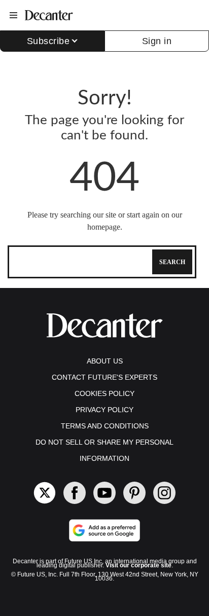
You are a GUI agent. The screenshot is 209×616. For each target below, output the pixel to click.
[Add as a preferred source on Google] (104, 530)
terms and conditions (105, 426)
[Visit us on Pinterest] (134, 493)
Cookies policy (104, 393)
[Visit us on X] (44, 493)
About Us (105, 361)
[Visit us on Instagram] (164, 493)
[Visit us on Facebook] (74, 493)
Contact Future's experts (104, 377)
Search (172, 262)
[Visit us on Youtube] (104, 493)
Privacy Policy (104, 410)
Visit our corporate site (138, 565)
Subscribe (48, 41)
